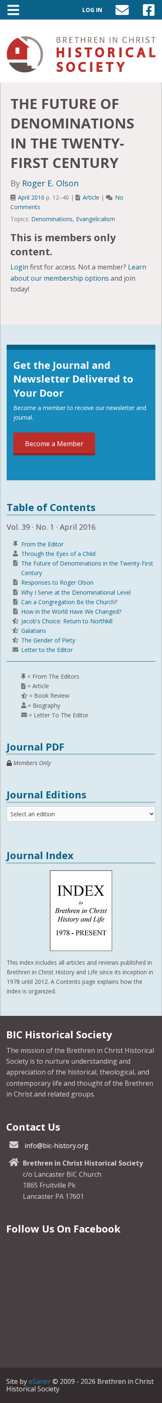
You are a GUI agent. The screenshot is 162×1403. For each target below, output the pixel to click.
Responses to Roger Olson (57, 582)
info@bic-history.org (56, 1145)
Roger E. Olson (50, 183)
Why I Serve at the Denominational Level (76, 592)
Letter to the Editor (47, 650)
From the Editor (42, 544)
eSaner (40, 1381)
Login (19, 267)
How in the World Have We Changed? (71, 611)
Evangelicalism (95, 219)
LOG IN (92, 10)
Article (91, 197)
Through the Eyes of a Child (58, 554)
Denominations (52, 219)
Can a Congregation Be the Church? (69, 602)
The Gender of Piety (48, 640)
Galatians (33, 631)
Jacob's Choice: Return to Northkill (67, 621)
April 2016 (31, 197)
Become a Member (54, 443)
